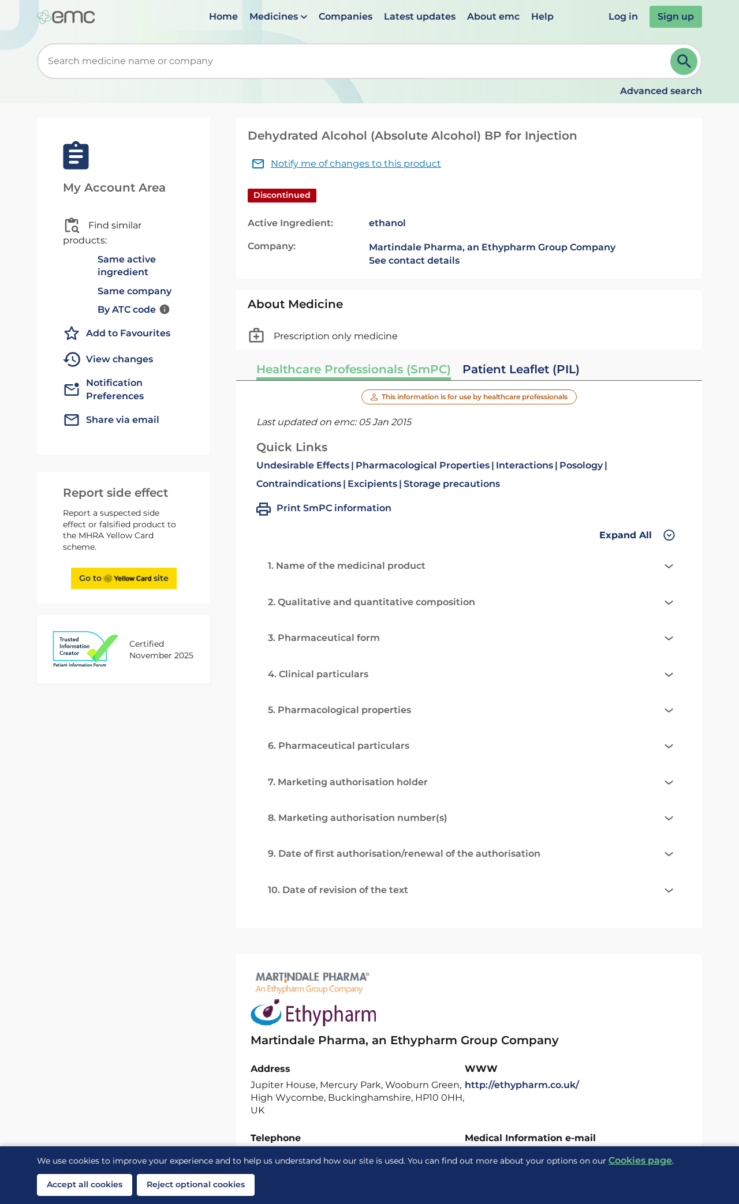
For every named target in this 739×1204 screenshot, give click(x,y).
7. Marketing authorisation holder (348, 782)
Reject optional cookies (196, 1184)
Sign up (676, 16)
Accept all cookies (84, 1184)
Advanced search (661, 90)
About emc (493, 16)
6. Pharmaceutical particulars (338, 745)
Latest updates (420, 16)
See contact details (414, 260)
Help (542, 16)
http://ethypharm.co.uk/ (522, 1084)
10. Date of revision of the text (338, 889)
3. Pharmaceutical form (324, 637)
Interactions (524, 465)
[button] (278, 16)
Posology (581, 465)
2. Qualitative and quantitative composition (371, 602)
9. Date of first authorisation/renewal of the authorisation (404, 853)
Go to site (124, 578)
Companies (345, 16)
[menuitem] (223, 16)
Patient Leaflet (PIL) (521, 369)
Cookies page (640, 1160)
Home (223, 16)
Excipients (372, 483)
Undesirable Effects (302, 465)
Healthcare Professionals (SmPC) (353, 369)
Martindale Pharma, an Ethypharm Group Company (492, 247)
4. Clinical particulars (318, 674)
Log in (623, 16)
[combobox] (356, 61)
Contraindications (298, 483)
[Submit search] (683, 61)
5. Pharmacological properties (339, 709)
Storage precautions (452, 483)
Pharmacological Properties (423, 465)
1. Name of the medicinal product (347, 565)
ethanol (387, 222)
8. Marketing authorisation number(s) (357, 817)
